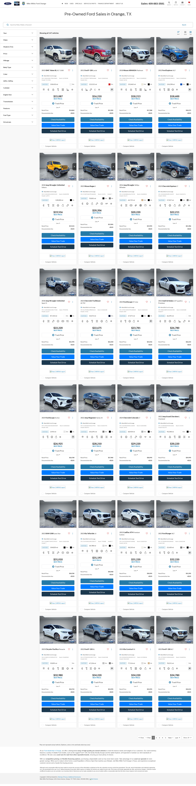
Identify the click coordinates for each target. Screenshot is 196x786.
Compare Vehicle (50, 146)
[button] (74, 51)
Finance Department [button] (106, 3)
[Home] (62, 3)
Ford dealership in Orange (52, 750)
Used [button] (72, 3)
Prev (148, 738)
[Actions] (72, 70)
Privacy (65, 777)
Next (170, 738)
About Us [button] (119, 3)
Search (184, 25)
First (142, 738)
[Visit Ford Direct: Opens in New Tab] (94, 779)
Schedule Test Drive (58, 131)
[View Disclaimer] (72, 89)
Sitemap (60, 777)
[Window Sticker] (112, 89)
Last (177, 738)
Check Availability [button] (58, 119)
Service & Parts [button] (90, 3)
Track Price (59, 103)
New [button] (66, 3)
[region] (58, 112)
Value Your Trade (58, 125)
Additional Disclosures (74, 777)
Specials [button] (78, 3)
